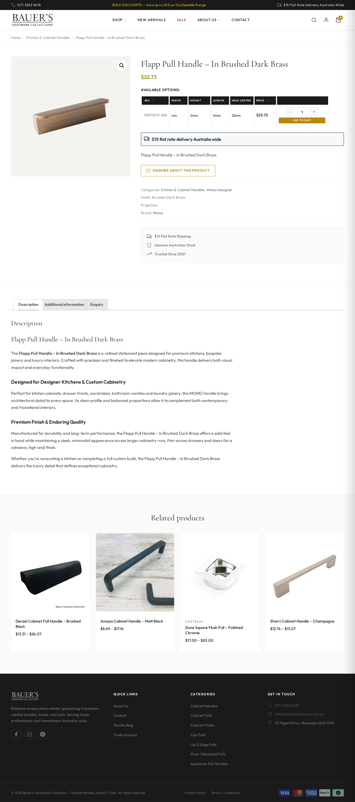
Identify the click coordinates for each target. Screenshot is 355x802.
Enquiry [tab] (96, 304)
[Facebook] (16, 734)
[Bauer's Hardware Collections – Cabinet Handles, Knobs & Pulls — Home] (32, 20)
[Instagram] (29, 734)
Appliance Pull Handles (209, 763)
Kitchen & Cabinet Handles (48, 37)
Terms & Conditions (225, 793)
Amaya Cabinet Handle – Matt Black (131, 621)
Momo (158, 213)
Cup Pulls (198, 735)
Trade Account (125, 735)
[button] (122, 66)
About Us (207, 20)
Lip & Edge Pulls (204, 744)
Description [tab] (28, 304)
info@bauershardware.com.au (299, 714)
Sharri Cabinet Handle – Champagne (302, 621)
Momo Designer (219, 190)
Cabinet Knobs (203, 725)
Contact (241, 20)
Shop (117, 20)
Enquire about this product (181, 170)
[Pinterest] (43, 734)
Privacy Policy (195, 793)
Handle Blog (123, 725)
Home (16, 37)
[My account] (326, 20)
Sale (181, 20)
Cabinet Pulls (201, 715)
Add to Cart (302, 120)
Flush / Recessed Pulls (208, 754)
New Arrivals (152, 20)
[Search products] (314, 20)
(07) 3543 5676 (287, 705)
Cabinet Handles (204, 706)
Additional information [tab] (64, 304)
